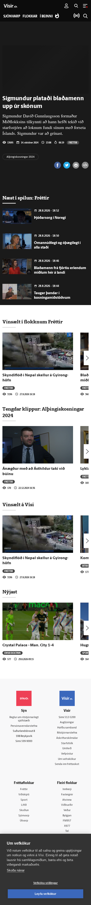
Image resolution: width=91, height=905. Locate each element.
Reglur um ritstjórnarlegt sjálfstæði (24, 719)
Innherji (67, 789)
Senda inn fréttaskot (67, 764)
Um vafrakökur (67, 759)
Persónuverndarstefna (24, 726)
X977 (67, 826)
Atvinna (67, 800)
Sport (85, 653)
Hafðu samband (67, 728)
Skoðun (24, 810)
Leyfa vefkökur (45, 894)
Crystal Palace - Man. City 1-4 (28, 645)
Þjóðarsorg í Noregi (50, 218)
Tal (67, 831)
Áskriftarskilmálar (67, 738)
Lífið (24, 805)
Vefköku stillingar (45, 883)
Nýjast (9, 591)
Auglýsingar (67, 722)
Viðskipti (23, 794)
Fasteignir (67, 794)
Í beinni (46, 16)
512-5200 (70, 717)
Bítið (85, 566)
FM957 (67, 820)
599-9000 (26, 741)
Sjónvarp (23, 815)
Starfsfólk (67, 743)
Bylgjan (67, 815)
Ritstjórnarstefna (67, 733)
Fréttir (73, 142)
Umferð (67, 748)
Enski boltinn (12, 653)
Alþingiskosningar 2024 (20, 157)
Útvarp (24, 820)
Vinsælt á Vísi (18, 504)
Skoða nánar (16, 870)
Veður (67, 810)
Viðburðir (67, 805)
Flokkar (30, 16)
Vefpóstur (67, 754)
